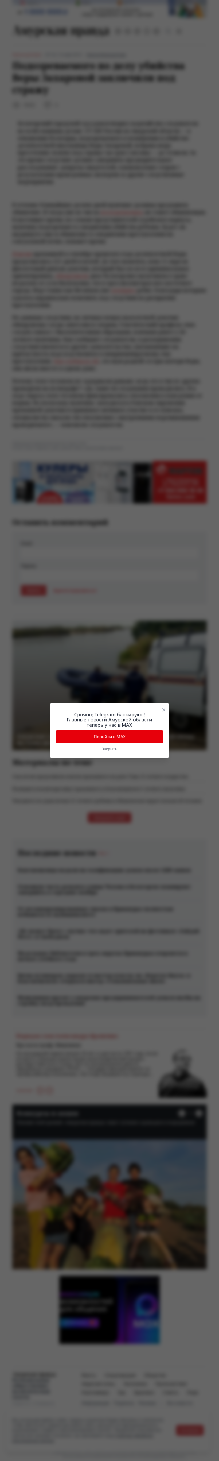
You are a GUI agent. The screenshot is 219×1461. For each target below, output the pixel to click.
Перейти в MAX (110, 737)
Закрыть (109, 748)
